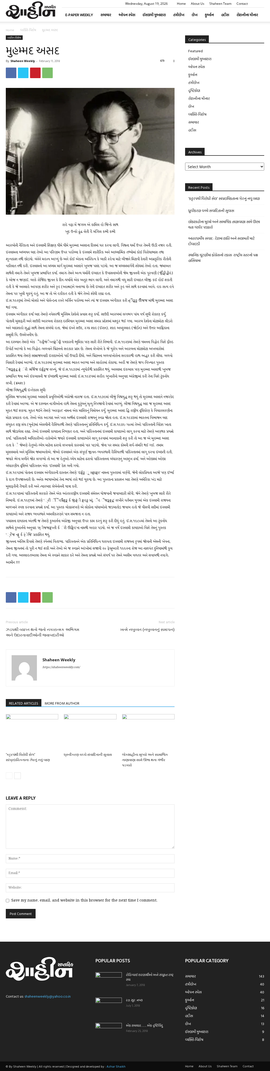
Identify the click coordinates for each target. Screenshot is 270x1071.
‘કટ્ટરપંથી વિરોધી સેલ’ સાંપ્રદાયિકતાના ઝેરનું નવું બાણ (224, 198)
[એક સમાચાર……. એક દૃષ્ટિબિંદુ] (108, 1032)
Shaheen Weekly (23, 61)
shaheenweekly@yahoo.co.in (48, 996)
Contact (242, 3)
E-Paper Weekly (79, 14)
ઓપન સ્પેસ (127, 14)
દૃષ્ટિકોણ (194, 90)
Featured (195, 51)
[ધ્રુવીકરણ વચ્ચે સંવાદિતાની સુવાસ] (90, 732)
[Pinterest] (35, 73)
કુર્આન (209, 14)
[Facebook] (11, 73)
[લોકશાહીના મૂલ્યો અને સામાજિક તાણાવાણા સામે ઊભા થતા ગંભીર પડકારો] (148, 732)
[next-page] (17, 775)
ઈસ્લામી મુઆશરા (154, 14)
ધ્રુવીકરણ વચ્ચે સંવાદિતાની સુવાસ (88, 755)
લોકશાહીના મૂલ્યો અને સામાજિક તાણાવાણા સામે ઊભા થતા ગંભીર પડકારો (145, 760)
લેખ (194, 14)
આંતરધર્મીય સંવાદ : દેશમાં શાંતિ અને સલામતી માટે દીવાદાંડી (221, 241)
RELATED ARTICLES (23, 703)
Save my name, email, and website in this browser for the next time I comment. (84, 900)
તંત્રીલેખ (178, 14)
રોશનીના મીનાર (247, 14)
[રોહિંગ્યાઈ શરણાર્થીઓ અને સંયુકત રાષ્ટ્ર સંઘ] (108, 981)
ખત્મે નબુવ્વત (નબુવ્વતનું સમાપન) (147, 629)
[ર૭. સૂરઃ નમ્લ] (108, 1007)
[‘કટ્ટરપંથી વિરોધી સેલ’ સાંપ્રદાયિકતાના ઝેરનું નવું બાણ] (32, 732)
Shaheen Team (220, 3)
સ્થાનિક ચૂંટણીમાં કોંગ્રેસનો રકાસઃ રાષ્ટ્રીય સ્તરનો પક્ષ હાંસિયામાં (223, 257)
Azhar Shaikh (116, 1066)
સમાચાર (105, 14)
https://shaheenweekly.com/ (61, 667)
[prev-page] (9, 775)
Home (181, 3)
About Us (197, 3)
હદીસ (225, 14)
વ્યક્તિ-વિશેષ (28, 29)
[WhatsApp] (47, 73)
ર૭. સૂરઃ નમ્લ (134, 1000)
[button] (260, 4)
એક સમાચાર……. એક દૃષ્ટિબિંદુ (144, 1025)
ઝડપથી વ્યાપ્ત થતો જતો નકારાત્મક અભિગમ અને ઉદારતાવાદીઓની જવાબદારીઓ (42, 632)
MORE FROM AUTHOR (62, 703)
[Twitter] (23, 73)
